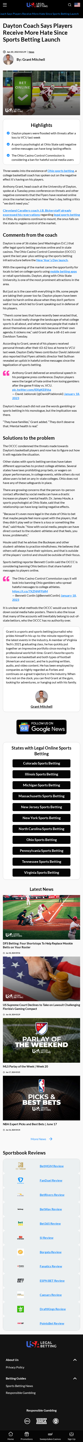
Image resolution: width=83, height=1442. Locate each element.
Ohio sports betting (60, 170)
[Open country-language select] (77, 5)
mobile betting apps (63, 271)
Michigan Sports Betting (41, 785)
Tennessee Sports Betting (41, 861)
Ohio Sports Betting (41, 840)
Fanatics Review (51, 1266)
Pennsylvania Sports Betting (41, 850)
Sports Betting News (19, 1386)
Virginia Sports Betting (41, 872)
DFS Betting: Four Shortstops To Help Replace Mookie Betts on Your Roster (38, 945)
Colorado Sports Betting (41, 763)
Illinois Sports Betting (41, 774)
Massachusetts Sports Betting (41, 796)
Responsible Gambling (21, 1392)
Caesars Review (51, 1295)
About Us (12, 1360)
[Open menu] (5, 5)
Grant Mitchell (33, 59)
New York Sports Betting (42, 818)
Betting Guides (16, 1378)
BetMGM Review (52, 1166)
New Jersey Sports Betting (41, 807)
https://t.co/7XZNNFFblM (30, 591)
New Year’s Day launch (52, 260)
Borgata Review (51, 1252)
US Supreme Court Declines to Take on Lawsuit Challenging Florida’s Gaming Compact (41, 1006)
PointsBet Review (52, 1323)
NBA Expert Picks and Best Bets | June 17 (30, 1124)
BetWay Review (51, 1209)
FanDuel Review (51, 1180)
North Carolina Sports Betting (41, 829)
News (31, 51)
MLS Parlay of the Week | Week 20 (25, 1066)
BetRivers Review (52, 1194)
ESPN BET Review (52, 1280)
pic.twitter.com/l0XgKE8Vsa (31, 389)
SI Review (46, 1237)
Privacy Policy (15, 1367)
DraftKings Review (53, 1309)
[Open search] (70, 5)
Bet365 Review (50, 1223)
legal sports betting (67, 214)
